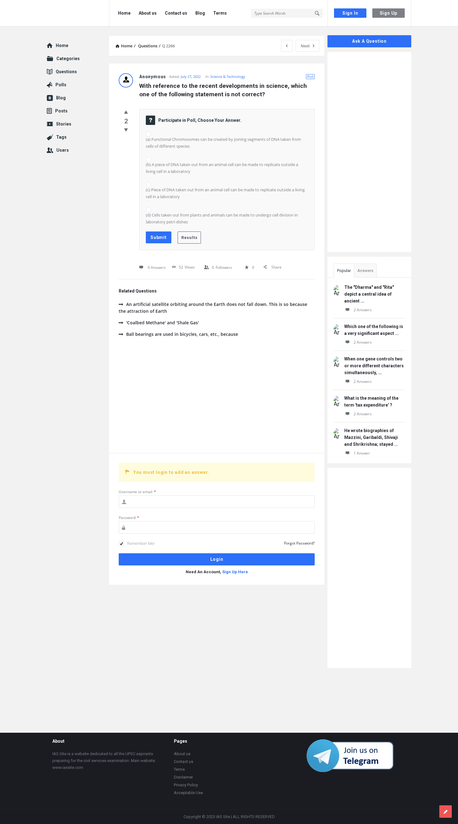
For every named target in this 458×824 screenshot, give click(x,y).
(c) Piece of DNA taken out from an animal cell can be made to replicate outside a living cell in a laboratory (225, 193)
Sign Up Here (235, 571)
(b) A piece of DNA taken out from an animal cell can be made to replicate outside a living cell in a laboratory (222, 168)
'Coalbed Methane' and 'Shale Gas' (162, 323)
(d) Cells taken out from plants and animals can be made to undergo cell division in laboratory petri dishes (222, 218)
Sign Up (389, 13)
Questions (66, 71)
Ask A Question (369, 41)
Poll (310, 76)
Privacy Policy (186, 785)
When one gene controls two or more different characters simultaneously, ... (374, 365)
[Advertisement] (217, 400)
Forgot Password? (299, 543)
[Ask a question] (445, 811)
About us (148, 13)
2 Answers (363, 309)
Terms (220, 13)
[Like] (126, 111)
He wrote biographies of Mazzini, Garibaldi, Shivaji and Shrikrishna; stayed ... (371, 437)
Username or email (137, 491)
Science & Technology (227, 76)
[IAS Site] (78, 13)
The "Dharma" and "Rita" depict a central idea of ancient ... (369, 294)
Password (129, 517)
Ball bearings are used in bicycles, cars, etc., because (182, 334)
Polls (60, 84)
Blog (200, 13)
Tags (61, 137)
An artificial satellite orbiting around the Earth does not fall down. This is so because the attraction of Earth (213, 307)
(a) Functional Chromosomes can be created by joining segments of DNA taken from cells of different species (223, 142)
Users (62, 150)
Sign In (350, 13)
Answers (365, 270)
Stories (63, 123)
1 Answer (362, 453)
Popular (344, 270)
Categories (68, 58)
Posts (61, 110)
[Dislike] (126, 129)
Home (124, 13)
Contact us (176, 13)
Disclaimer (183, 777)
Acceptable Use (188, 792)
